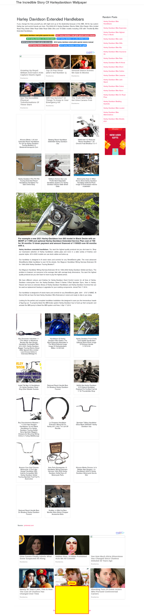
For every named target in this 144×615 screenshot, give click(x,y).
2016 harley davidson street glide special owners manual (73, 42)
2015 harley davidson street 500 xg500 (73, 45)
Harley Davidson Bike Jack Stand (113, 80)
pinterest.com (29, 525)
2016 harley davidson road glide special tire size (37, 35)
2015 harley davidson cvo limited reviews (43, 45)
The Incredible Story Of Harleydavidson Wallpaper (51, 2)
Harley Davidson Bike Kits (113, 47)
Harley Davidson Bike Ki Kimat (114, 62)
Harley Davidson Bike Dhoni (113, 67)
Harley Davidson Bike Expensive (115, 28)
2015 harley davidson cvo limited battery (41, 39)
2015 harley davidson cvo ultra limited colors (72, 39)
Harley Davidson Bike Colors (114, 86)
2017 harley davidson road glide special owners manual (75, 35)
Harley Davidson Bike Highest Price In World (114, 33)
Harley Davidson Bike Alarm (113, 90)
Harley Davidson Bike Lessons (114, 75)
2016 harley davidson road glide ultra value (37, 42)
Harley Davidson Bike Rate (113, 58)
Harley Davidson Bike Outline (114, 71)
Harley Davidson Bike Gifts (113, 43)
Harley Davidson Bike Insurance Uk (115, 53)
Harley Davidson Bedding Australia (113, 102)
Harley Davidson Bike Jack (113, 39)
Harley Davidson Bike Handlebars (111, 22)
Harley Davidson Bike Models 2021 (114, 120)
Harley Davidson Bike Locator (114, 108)
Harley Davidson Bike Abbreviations (111, 113)
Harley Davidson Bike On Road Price (115, 96)
